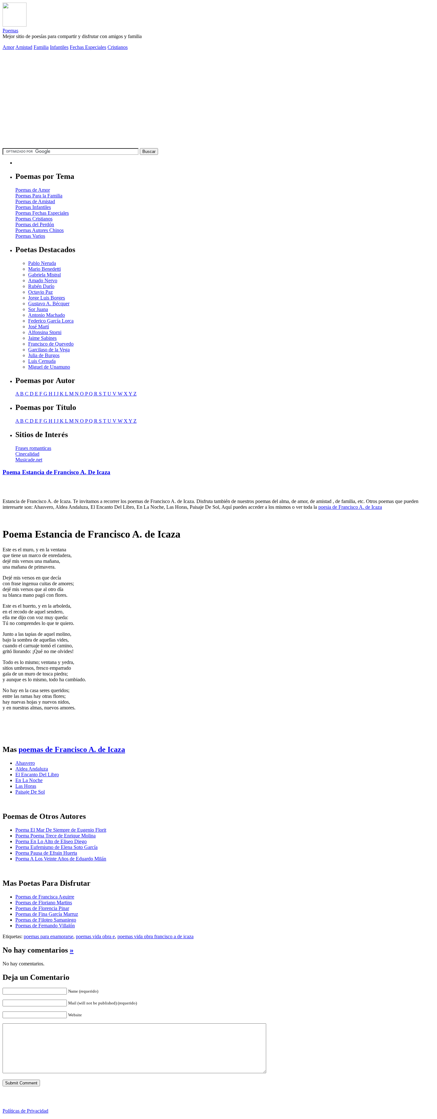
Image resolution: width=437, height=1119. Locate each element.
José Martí (38, 326)
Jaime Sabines (42, 338)
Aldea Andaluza (31, 768)
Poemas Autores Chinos (39, 230)
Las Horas (25, 786)
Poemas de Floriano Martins (43, 902)
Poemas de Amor (32, 190)
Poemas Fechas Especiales (42, 213)
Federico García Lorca (51, 321)
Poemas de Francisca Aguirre (44, 896)
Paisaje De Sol (30, 792)
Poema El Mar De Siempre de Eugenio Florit (60, 830)
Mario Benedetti (44, 269)
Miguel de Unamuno (49, 367)
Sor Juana (38, 309)
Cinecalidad (27, 454)
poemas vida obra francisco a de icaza (155, 936)
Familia (41, 47)
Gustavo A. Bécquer (48, 303)
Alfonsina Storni (44, 332)
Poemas (10, 30)
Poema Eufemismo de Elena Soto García (56, 847)
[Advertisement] (218, 100)
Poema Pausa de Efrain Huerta (46, 853)
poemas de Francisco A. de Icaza (72, 749)
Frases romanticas (33, 448)
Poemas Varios (30, 236)
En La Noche (29, 780)
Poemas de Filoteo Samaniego (45, 920)
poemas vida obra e (95, 936)
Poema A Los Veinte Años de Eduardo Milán (60, 858)
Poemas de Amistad (35, 201)
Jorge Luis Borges (46, 297)
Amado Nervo (42, 280)
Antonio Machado (46, 315)
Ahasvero (25, 763)
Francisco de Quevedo (51, 344)
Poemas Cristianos (33, 218)
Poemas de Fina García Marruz (46, 914)
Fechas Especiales (88, 47)
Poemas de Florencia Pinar (42, 908)
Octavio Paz (40, 292)
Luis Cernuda (42, 361)
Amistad (23, 47)
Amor (8, 47)
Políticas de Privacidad (25, 1111)
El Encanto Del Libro (37, 774)
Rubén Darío (41, 286)
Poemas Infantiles (33, 207)
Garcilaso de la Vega (49, 349)
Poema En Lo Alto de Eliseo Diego (51, 841)
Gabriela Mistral (44, 274)
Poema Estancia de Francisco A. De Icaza (56, 472)
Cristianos (117, 47)
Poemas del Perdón (34, 224)
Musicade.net (28, 459)
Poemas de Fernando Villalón (45, 925)
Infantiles (59, 47)
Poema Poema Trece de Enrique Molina (55, 835)
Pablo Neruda (42, 263)
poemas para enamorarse (48, 936)
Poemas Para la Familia (38, 195)
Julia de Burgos (44, 355)
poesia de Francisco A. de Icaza (350, 507)
